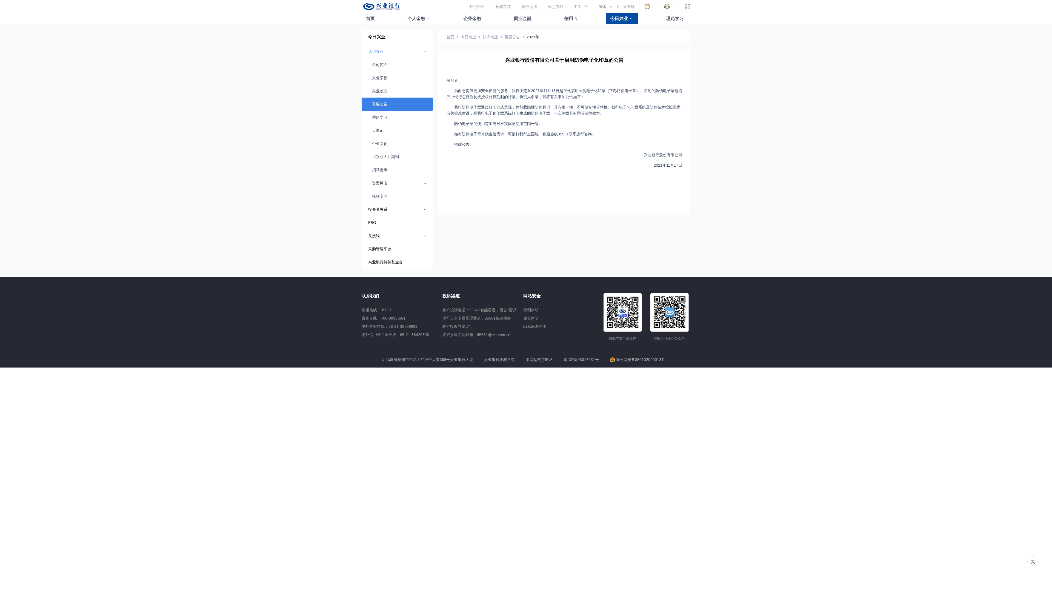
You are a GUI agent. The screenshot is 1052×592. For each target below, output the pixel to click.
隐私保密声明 (534, 326)
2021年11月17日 (668, 165)
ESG (372, 222)
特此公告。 (463, 144)
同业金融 (522, 18)
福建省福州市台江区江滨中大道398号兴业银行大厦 (429, 359)
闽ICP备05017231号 (581, 359)
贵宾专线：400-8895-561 (383, 318)
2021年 (533, 37)
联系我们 (370, 296)
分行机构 (477, 6)
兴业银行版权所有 (499, 360)
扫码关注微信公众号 (669, 338)
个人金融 (416, 18)
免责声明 (531, 318)
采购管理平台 (379, 249)
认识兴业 (490, 37)
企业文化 (379, 143)
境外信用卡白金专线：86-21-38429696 (395, 334)
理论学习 (675, 18)
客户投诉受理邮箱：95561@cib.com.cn (476, 334)
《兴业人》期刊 (385, 157)
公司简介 (379, 64)
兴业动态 (379, 91)
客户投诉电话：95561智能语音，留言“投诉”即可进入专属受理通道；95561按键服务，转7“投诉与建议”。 (480, 318)
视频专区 (379, 196)
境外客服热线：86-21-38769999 (390, 326)
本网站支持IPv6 (539, 360)
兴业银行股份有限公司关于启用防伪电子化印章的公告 (564, 60)
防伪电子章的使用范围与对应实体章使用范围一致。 (498, 123)
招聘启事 (379, 170)
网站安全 (532, 296)
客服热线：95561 (377, 310)
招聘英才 (503, 6)
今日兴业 (619, 18)
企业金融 (472, 18)
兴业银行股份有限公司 (663, 155)
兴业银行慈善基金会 (385, 262)
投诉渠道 (451, 296)
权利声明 (531, 310)
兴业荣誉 (379, 78)
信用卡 (571, 18)
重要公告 (379, 104)
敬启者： (454, 80)
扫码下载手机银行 (622, 338)
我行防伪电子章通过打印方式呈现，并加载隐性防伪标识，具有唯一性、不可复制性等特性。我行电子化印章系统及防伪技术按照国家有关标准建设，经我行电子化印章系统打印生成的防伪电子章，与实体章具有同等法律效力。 (564, 110)
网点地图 (529, 6)
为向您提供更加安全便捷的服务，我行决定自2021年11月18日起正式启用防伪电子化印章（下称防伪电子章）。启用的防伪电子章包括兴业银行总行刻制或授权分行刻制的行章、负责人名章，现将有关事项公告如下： (564, 94)
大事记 (378, 130)
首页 (370, 18)
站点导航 (556, 6)
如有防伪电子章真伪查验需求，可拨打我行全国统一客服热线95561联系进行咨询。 (525, 134)
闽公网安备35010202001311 (640, 359)
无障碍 (628, 6)
